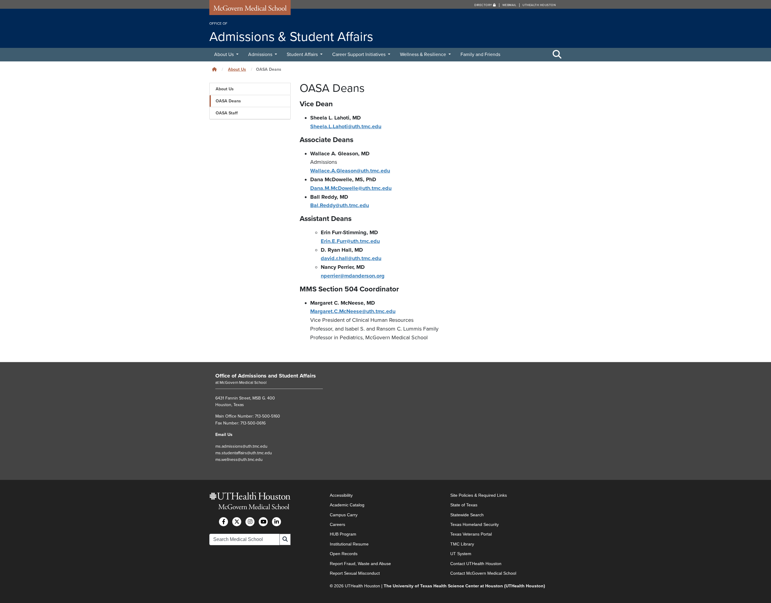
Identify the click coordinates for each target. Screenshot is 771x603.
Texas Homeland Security (474, 524)
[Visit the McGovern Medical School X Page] (236, 521)
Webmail (509, 5)
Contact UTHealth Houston (475, 563)
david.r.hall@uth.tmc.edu (351, 258)
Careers (337, 524)
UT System (460, 553)
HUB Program (343, 534)
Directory (483, 5)
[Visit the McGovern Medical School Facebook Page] (223, 521)
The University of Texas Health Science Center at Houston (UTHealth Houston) (464, 585)
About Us (224, 54)
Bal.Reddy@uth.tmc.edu (339, 205)
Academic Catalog (347, 504)
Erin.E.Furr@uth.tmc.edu (350, 241)
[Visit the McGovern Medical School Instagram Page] (249, 521)
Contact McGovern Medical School (483, 573)
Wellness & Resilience (423, 54)
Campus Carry (343, 514)
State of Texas (463, 504)
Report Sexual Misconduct (355, 573)
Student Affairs (303, 54)
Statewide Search (467, 514)
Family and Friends (480, 54)
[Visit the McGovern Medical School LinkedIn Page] (276, 521)
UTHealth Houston (539, 5)
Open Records (343, 553)
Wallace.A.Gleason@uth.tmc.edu (350, 170)
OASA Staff (227, 113)
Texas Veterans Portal (471, 534)
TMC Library (462, 544)
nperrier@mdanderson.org (353, 275)
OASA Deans (228, 101)
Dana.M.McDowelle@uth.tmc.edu (351, 188)
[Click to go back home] (214, 69)
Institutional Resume (349, 544)
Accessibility (341, 495)
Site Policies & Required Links (478, 495)
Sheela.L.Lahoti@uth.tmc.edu (345, 126)
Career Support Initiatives (359, 54)
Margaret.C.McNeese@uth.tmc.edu (352, 311)
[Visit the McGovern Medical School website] (250, 9)
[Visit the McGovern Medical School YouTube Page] (263, 521)
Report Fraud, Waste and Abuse (360, 563)
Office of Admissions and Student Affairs (265, 375)
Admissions (260, 54)
